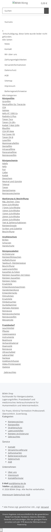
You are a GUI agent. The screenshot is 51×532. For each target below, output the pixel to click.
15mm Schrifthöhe (11, 213)
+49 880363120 (17, 486)
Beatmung (7, 340)
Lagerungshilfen (10, 269)
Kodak (5, 175)
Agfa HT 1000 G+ (10, 113)
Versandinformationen (15, 65)
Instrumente (8, 337)
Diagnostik (7, 346)
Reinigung (7, 311)
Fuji (4, 169)
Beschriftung (8, 231)
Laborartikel (8, 355)
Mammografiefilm (10, 143)
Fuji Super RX (8, 134)
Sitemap (8, 80)
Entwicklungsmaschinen (13, 287)
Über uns (12, 472)
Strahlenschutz (15, 427)
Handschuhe (8, 245)
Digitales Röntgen (10, 308)
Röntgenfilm (13, 424)
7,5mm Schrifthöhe (11, 207)
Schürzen (6, 242)
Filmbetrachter (9, 302)
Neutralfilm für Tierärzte (14, 104)
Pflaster (5, 331)
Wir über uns (11, 54)
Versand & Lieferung (17, 450)
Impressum (10, 86)
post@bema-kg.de (17, 483)
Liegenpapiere (9, 334)
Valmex (5, 110)
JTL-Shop (30, 524)
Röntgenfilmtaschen (11, 257)
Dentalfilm (7, 146)
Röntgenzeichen (15, 421)
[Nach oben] (1, 530)
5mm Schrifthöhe (10, 204)
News (7, 43)
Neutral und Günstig (12, 181)
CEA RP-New (8, 131)
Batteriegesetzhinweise (16, 91)
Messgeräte (7, 319)
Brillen (5, 239)
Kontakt (8, 49)
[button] (34, 3)
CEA (4, 107)
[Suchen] (46, 11)
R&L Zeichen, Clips (11, 201)
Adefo (5, 163)
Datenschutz (10, 70)
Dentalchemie (8, 190)
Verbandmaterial (10, 343)
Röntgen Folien (9, 281)
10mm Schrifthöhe (11, 210)
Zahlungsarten (15, 453)
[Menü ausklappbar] (5, 3)
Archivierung (8, 254)
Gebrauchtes (9, 372)
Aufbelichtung (9, 260)
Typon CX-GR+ (9, 122)
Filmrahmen (8, 296)
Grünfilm (6, 101)
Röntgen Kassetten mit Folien (16, 275)
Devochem (7, 178)
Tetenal (5, 184)
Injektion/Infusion (10, 361)
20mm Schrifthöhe (11, 216)
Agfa (4, 166)
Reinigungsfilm (9, 155)
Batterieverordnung (17, 456)
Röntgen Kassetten (11, 278)
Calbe (5, 172)
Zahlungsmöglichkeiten (16, 59)
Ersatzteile (7, 284)
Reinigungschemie (11, 193)
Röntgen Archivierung (18, 433)
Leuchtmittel (8, 328)
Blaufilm (6, 128)
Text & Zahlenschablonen (14, 222)
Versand (45, 507)
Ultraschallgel (8, 352)
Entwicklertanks (9, 293)
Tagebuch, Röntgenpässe (14, 263)
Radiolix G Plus (9, 116)
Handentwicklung (10, 290)
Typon (5, 187)
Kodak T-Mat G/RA (10, 125)
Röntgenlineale (9, 225)
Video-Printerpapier (11, 364)
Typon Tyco (7, 119)
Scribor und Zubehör (12, 228)
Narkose (6, 358)
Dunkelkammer (9, 305)
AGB (6, 75)
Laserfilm (6, 140)
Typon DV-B (7, 137)
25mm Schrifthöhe (11, 219)
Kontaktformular (16, 478)
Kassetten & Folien (11, 272)
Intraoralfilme (8, 149)
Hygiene (6, 367)
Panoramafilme (9, 152)
